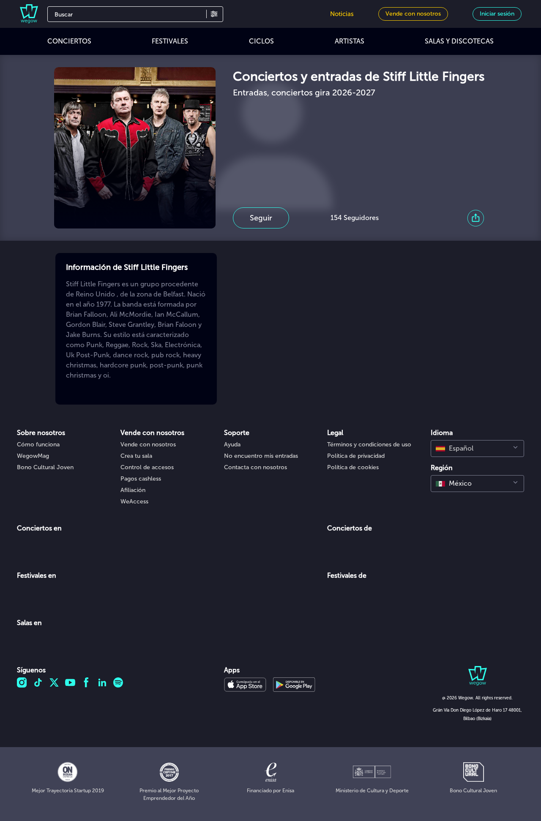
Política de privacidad (356, 455)
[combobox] (477, 448)
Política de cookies (353, 467)
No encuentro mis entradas (261, 455)
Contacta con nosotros (255, 467)
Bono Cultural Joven (45, 467)
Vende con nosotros (148, 444)
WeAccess (134, 501)
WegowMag (33, 455)
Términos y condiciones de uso (369, 444)
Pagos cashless (140, 478)
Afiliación (132, 490)
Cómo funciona (38, 444)
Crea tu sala (136, 455)
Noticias (342, 14)
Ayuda (232, 444)
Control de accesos (147, 467)
